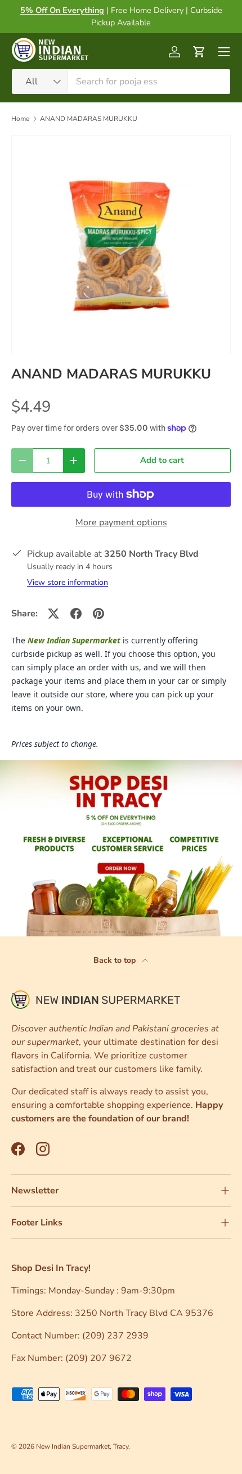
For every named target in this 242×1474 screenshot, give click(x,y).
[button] (199, 51)
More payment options (121, 522)
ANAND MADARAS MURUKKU (88, 118)
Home (20, 118)
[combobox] (121, 81)
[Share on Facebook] (76, 613)
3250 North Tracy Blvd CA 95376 (145, 1313)
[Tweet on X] (53, 613)
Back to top (115, 960)
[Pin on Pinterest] (98, 613)
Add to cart (162, 460)
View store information (67, 582)
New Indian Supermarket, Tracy (82, 1446)
